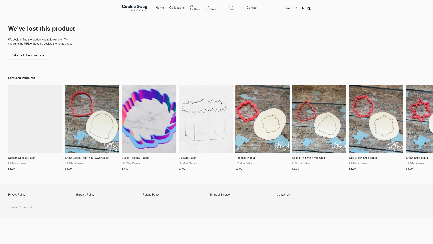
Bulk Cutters (211, 8)
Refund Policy (151, 194)
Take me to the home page (28, 55)
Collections (177, 7)
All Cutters (195, 8)
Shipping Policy (84, 194)
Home (159, 7)
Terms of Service (220, 194)
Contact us (283, 194)
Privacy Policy (16, 194)
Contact (251, 7)
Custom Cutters (229, 8)
